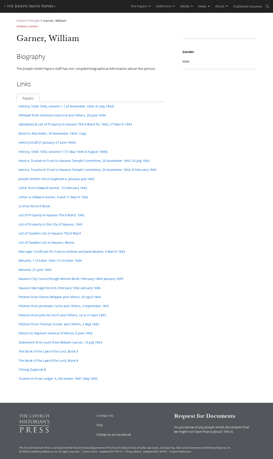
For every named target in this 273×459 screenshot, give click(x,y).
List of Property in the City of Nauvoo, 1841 (51, 224)
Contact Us (105, 415)
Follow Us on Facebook (114, 434)
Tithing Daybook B (32, 369)
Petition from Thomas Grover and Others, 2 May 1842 (59, 324)
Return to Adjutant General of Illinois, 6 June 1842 (56, 333)
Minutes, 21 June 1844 (35, 269)
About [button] (219, 6)
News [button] (202, 6)
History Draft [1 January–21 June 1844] (47, 142)
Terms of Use (90, 451)
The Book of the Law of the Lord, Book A (48, 351)
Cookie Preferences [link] (180, 451)
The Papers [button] (139, 6)
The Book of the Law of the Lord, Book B (48, 360)
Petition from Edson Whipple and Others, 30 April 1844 (60, 297)
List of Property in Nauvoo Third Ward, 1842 (52, 215)
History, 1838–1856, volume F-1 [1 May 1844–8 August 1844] (63, 151)
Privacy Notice (133, 451)
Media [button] (184, 6)
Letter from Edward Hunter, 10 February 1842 (53, 187)
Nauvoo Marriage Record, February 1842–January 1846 (60, 288)
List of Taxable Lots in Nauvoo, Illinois (46, 242)
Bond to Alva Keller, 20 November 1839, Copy (52, 133)
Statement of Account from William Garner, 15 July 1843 (60, 342)
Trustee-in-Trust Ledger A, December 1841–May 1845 (58, 378)
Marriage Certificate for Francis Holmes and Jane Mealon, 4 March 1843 (72, 251)
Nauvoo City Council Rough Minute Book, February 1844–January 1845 (71, 278)
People (34, 20)
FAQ (100, 425)
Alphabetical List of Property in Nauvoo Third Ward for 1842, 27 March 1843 (75, 124)
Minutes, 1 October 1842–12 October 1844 (50, 260)
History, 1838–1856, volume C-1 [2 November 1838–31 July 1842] (66, 106)
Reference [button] (163, 6)
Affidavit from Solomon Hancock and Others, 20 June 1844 (62, 115)
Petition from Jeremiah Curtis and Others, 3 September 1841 (64, 306)
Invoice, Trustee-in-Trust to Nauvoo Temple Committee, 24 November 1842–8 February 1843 (87, 169)
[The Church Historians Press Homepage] (34, 431)
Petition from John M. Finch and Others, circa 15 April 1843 (62, 315)
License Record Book (34, 206)
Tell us (228, 431)
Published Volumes (247, 6)
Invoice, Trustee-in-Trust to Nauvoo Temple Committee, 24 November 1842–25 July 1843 (84, 160)
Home (21, 20)
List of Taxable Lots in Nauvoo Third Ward (50, 233)
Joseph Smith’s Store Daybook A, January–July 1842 (56, 178)
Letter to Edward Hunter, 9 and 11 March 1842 (53, 197)
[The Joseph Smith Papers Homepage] (30, 7)
